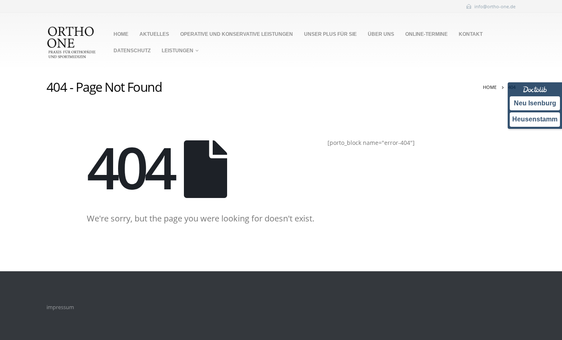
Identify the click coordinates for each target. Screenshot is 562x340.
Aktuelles (154, 34)
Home (121, 34)
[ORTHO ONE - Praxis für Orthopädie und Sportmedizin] (71, 42)
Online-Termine (426, 34)
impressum (60, 307)
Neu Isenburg (535, 103)
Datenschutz (132, 51)
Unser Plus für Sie (330, 34)
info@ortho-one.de (495, 6)
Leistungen (177, 51)
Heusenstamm (534, 119)
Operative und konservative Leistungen (236, 34)
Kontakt (471, 34)
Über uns (381, 34)
